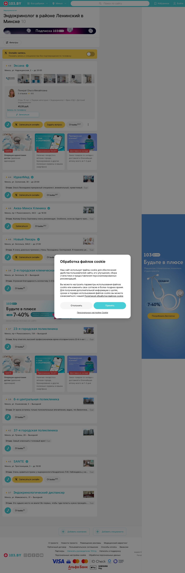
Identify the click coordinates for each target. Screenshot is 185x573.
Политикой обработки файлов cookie (103, 296)
